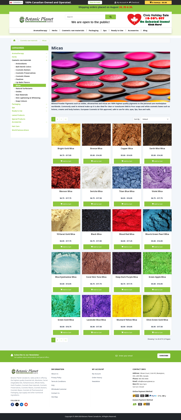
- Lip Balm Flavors (21, 82)
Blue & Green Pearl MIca (157, 234)
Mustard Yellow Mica (127, 319)
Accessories (133, 30)
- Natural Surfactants (22, 88)
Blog (145, 30)
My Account (96, 374)
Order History (97, 377)
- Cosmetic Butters (21, 70)
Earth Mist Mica (157, 148)
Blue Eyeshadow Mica (65, 277)
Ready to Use (117, 30)
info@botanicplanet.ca (146, 381)
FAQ (52, 385)
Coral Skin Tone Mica (96, 277)
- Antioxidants (20, 63)
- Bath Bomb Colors (22, 66)
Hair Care (15, 126)
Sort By (137, 119)
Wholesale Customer (58, 389)
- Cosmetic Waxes (21, 76)
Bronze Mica (96, 148)
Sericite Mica (96, 191)
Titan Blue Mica (126, 191)
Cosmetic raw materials (73, 30)
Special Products (18, 119)
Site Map (54, 397)
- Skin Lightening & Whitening (26, 98)
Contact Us (55, 393)
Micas (44, 40)
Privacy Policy (56, 377)
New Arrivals (95, 2)
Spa (105, 30)
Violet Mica (157, 191)
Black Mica (96, 234)
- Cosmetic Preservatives (24, 73)
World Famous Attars (20, 130)
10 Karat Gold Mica (66, 234)
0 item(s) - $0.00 (159, 2)
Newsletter (96, 381)
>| (65, 119)
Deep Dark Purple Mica (127, 277)
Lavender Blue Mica (96, 319)
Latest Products (18, 115)
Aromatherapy (40, 30)
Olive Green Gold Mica (157, 319)
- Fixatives (18, 79)
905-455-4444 (143, 379)
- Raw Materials (20, 95)
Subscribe (163, 356)
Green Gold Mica (66, 319)
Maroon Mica (65, 191)
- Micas (17, 85)
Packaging (94, 30)
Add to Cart (66, 161)
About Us (54, 374)
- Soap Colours (20, 101)
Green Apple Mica (157, 277)
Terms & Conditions (58, 381)
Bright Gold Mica (66, 148)
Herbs (54, 30)
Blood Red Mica (126, 234)
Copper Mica (127, 148)
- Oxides (17, 91)
